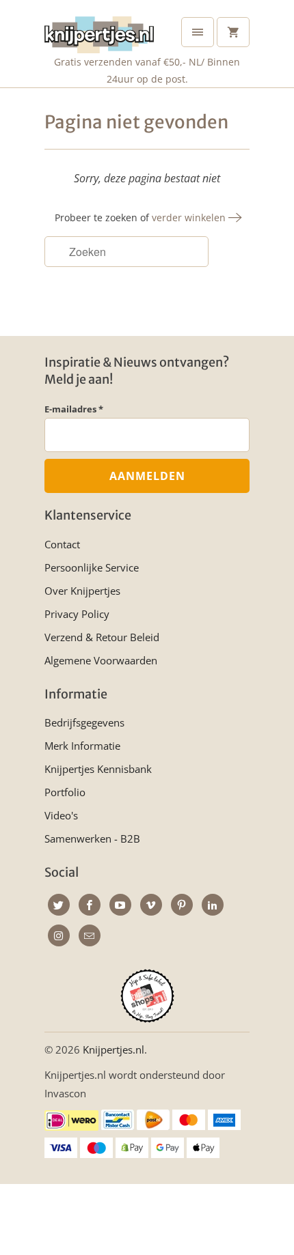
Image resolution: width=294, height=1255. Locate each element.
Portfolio (64, 792)
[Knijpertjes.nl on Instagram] (59, 935)
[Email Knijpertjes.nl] (90, 935)
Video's (61, 815)
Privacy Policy (76, 614)
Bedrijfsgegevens (84, 722)
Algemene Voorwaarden (100, 660)
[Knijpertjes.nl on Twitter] (59, 905)
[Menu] (197, 32)
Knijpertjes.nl (113, 1049)
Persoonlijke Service (91, 567)
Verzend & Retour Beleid (101, 637)
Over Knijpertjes (82, 590)
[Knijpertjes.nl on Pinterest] (182, 905)
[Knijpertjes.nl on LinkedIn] (213, 905)
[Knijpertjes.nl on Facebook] (90, 905)
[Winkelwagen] (233, 32)
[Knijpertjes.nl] (99, 31)
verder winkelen (190, 217)
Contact (62, 544)
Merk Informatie (82, 745)
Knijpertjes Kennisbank (98, 769)
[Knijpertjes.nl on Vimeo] (151, 905)
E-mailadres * (73, 409)
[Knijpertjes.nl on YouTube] (120, 905)
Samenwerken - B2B (92, 838)
